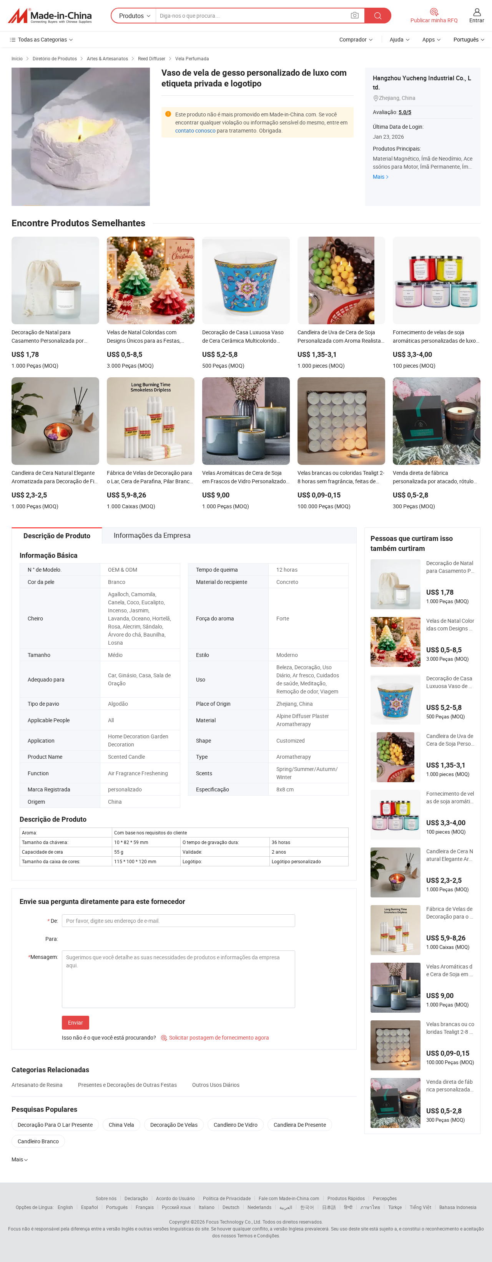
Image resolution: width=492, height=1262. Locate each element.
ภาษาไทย (370, 1207)
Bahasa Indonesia (458, 1207)
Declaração (136, 1198)
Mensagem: (43, 956)
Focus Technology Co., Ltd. (233, 1222)
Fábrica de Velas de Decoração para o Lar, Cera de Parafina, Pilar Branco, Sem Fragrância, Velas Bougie (450, 912)
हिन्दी (348, 1207)
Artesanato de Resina (37, 1084)
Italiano (206, 1207)
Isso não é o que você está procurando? (109, 1037)
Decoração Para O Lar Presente (55, 1124)
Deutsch (231, 1207)
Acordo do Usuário (175, 1198)
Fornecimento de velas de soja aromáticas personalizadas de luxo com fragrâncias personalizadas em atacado (450, 797)
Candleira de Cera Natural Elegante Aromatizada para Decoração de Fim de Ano (450, 855)
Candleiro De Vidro (236, 1124)
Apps (428, 39)
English (65, 1207)
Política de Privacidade (227, 1198)
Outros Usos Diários (215, 1084)
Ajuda (397, 39)
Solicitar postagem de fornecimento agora (215, 1037)
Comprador (353, 39)
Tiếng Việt (420, 1207)
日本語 (329, 1207)
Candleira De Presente (300, 1124)
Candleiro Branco (38, 1141)
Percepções (385, 1198)
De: (52, 920)
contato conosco (195, 130)
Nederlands (259, 1207)
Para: (51, 938)
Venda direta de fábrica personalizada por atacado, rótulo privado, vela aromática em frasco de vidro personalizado (450, 1085)
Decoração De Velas (174, 1124)
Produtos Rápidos (346, 1198)
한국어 (307, 1207)
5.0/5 (405, 112)
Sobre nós (106, 1198)
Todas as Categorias (42, 39)
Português (117, 1207)
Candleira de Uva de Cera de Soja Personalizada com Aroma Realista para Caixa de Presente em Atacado (450, 740)
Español (89, 1207)
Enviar (75, 1022)
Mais (378, 176)
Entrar (476, 20)
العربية (285, 1207)
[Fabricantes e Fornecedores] (49, 16)
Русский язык (176, 1207)
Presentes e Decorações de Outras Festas (127, 1084)
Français (145, 1207)
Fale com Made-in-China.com (289, 1198)
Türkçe (395, 1207)
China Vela (121, 1124)
